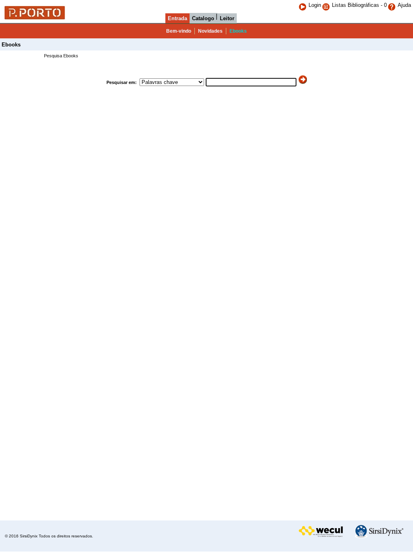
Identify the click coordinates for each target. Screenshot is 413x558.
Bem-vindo (178, 31)
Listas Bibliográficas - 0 (359, 5)
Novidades (210, 31)
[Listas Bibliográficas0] (327, 5)
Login (315, 5)
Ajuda (404, 5)
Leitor (227, 18)
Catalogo (203, 18)
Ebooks (238, 31)
